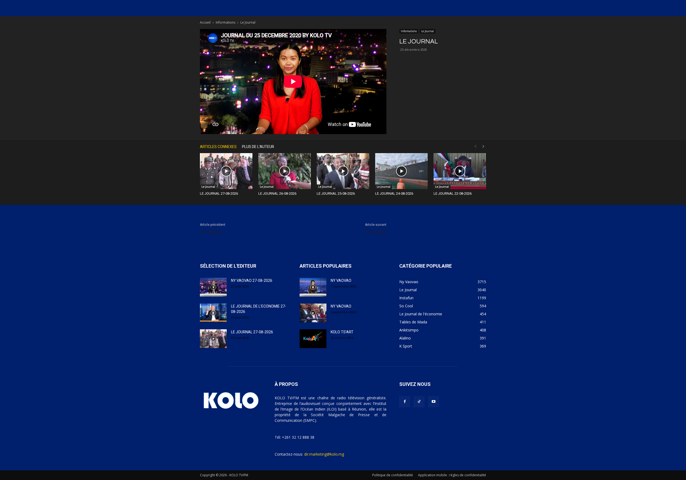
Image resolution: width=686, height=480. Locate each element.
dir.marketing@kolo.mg (324, 454)
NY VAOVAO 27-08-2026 (251, 280)
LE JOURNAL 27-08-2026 (219, 193)
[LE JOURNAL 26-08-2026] (284, 171)
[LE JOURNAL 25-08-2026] (343, 171)
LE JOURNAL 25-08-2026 (336, 193)
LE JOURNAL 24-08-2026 (394, 193)
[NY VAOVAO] (313, 287)
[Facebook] (404, 401)
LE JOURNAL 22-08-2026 (453, 193)
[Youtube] (433, 401)
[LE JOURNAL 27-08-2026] (226, 171)
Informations (225, 22)
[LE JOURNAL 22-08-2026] (460, 171)
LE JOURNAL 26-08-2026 (277, 193)
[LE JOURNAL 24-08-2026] (401, 171)
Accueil (205, 22)
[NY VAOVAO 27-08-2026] (213, 287)
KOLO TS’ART (342, 332)
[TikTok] (419, 401)
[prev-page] (475, 146)
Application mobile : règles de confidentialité (452, 475)
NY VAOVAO (211, 232)
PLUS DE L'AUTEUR (258, 147)
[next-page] (483, 146)
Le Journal (427, 31)
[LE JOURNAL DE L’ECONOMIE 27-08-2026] (213, 313)
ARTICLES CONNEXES (218, 147)
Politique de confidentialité (392, 475)
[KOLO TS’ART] (313, 338)
